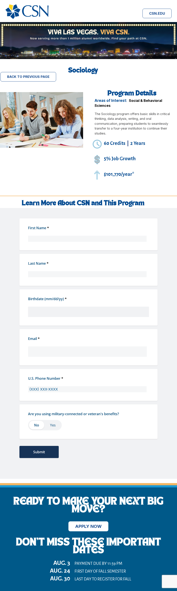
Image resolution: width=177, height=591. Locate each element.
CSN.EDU (157, 13)
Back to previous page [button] (28, 77)
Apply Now (88, 526)
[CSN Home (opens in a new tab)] (27, 18)
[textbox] (88, 307)
